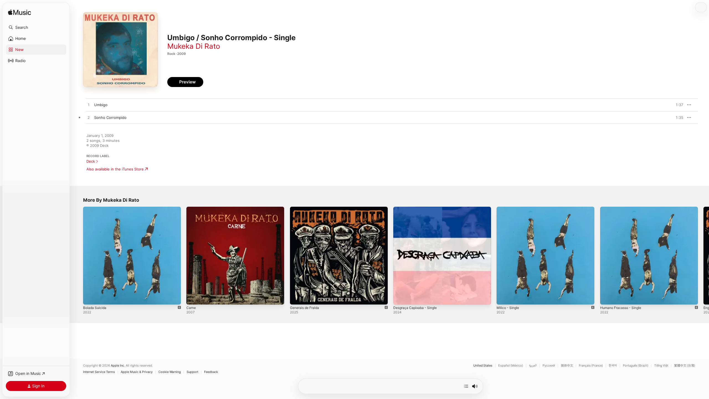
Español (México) (510, 365)
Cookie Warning (169, 372)
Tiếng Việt (661, 365)
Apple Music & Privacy (137, 372)
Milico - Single (509, 209)
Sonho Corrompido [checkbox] (110, 117)
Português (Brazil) (635, 365)
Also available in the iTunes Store (115, 169)
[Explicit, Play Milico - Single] (503, 297)
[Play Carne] (193, 297)
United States (482, 365)
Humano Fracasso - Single (623, 209)
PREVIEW (677, 104)
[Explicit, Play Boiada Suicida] (90, 297)
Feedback (211, 372)
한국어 (613, 365)
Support (192, 372)
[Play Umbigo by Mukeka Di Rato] (88, 105)
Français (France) (591, 365)
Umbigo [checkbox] (100, 105)
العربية (533, 365)
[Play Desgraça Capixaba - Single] (400, 297)
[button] (36, 27)
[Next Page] (703, 256)
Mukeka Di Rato (193, 46)
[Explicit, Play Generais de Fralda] (297, 297)
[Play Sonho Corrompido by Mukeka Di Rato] (88, 117)
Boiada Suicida (95, 209)
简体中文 (567, 365)
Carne (191, 209)
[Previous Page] (77, 256)
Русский (549, 365)
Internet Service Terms (99, 372)
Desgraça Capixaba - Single (416, 209)
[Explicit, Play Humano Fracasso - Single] (607, 297)
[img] (19, 12)
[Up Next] (466, 386)
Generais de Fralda (306, 209)
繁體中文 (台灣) (684, 365)
